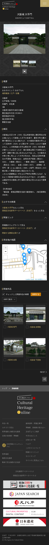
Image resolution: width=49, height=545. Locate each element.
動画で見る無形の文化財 (11, 462)
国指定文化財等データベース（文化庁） (18, 211)
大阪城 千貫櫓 (35, 360)
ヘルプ (28, 444)
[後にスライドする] (43, 372)
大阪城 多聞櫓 (35, 327)
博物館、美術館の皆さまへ (35, 427)
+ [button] (5, 247)
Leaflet (28, 279)
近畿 (17, 93)
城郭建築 (5, 93)
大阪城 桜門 (12, 327)
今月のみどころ (31, 436)
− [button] (5, 251)
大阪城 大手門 (7, 208)
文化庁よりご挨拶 (32, 432)
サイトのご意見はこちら (35, 460)
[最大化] (5, 257)
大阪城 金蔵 (12, 360)
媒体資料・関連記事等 (34, 423)
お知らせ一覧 (31, 440)
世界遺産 (5, 454)
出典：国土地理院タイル (38, 279)
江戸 (12, 93)
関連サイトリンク (32, 452)
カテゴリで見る (8, 427)
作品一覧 (5, 423)
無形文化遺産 (7, 458)
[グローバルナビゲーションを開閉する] (44, 3)
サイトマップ (31, 456)
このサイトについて (33, 448)
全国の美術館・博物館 (10, 436)
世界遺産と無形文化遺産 (11, 432)
